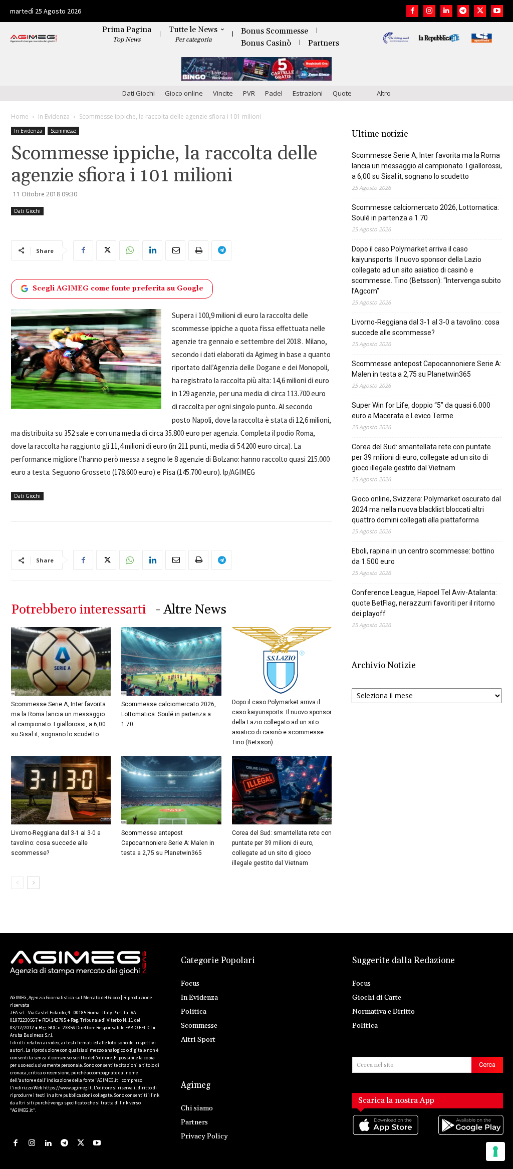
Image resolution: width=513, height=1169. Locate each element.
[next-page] (33, 882)
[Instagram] (429, 11)
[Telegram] (463, 11)
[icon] (385, 1135)
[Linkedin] (446, 11)
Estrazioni (308, 93)
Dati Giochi (138, 93)
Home (20, 116)
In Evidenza (54, 116)
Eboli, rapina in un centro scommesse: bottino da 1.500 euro (423, 556)
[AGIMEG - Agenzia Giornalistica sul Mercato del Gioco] (33, 39)
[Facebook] (412, 11)
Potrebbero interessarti (78, 610)
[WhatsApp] (129, 250)
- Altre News (191, 610)
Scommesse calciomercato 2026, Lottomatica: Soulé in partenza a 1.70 (168, 714)
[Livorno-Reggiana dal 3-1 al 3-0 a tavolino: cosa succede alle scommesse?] (61, 790)
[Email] (175, 250)
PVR (249, 93)
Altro (384, 93)
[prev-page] (17, 882)
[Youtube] (497, 11)
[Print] (198, 250)
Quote (342, 93)
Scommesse (63, 130)
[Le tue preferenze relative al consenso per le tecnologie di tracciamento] (495, 1151)
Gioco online (184, 93)
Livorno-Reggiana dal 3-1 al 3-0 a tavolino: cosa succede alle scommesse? (56, 842)
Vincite (223, 93)
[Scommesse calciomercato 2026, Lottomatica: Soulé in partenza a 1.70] (171, 661)
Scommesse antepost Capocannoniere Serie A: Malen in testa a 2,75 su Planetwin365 (167, 842)
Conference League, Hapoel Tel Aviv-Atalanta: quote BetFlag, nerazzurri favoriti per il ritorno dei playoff (424, 603)
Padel (274, 93)
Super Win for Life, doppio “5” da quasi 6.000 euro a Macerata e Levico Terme (421, 410)
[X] (480, 11)
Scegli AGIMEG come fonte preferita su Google (118, 288)
